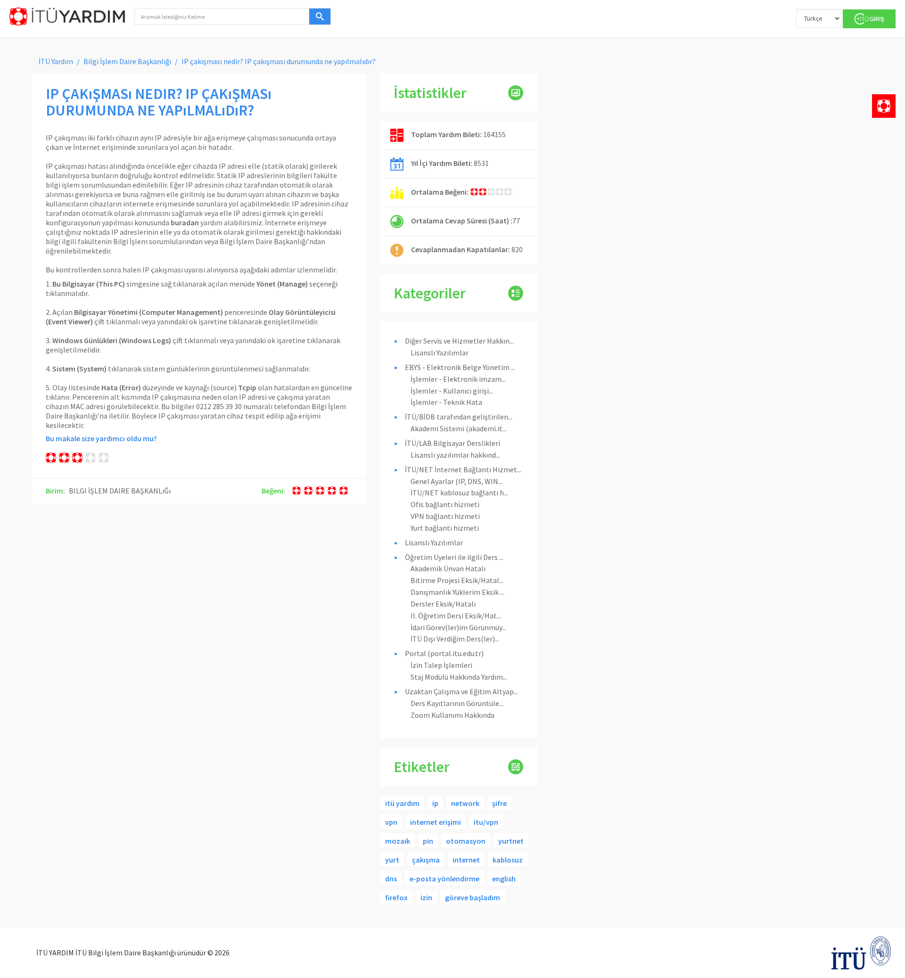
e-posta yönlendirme (444, 878)
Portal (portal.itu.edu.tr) (444, 653)
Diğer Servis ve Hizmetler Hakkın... (459, 340)
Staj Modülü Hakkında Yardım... (459, 677)
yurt (392, 859)
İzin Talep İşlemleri (441, 665)
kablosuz (508, 859)
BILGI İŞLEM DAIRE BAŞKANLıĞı (120, 490)
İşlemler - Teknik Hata (446, 402)
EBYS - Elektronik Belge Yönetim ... (460, 367)
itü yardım (402, 803)
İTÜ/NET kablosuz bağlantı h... (459, 492)
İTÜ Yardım (56, 61)
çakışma (426, 859)
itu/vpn (486, 822)
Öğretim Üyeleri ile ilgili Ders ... (454, 557)
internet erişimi (435, 822)
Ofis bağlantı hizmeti (445, 504)
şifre (499, 803)
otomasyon (465, 841)
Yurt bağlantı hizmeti (445, 528)
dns (391, 878)
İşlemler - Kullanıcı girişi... (452, 390)
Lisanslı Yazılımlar (440, 352)
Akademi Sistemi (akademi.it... (459, 428)
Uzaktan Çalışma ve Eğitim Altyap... (461, 691)
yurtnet (511, 841)
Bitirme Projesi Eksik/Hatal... (457, 580)
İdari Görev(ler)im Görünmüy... (458, 627)
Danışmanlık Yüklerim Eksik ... (457, 592)
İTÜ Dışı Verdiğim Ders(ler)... (455, 638)
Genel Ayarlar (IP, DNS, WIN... (456, 481)
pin (428, 841)
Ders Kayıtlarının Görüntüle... (457, 703)
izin (426, 897)
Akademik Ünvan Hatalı (448, 568)
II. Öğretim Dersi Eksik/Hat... (456, 615)
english (504, 878)
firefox (396, 897)
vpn (391, 822)
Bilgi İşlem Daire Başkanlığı (127, 61)
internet (466, 859)
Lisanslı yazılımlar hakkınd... (455, 455)
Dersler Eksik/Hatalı (443, 603)
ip (435, 803)
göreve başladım (472, 897)
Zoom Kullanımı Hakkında (452, 715)
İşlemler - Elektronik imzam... (458, 379)
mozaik (397, 841)
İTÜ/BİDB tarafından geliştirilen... (458, 416)
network (465, 803)
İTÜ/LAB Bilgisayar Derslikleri (452, 443)
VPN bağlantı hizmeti (445, 516)
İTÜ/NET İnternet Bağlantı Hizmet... (463, 469)
